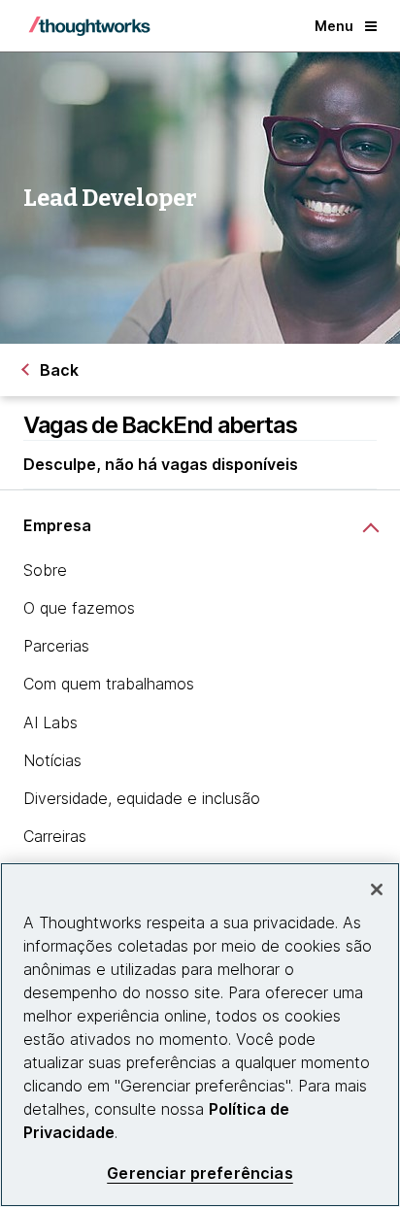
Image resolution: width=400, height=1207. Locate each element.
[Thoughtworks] (89, 26)
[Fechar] (376, 889)
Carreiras (54, 836)
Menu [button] (334, 25)
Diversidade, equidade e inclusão (141, 798)
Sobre (45, 570)
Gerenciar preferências (200, 1173)
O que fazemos (79, 608)
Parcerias (56, 645)
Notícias (52, 760)
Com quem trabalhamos (108, 683)
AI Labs (50, 722)
